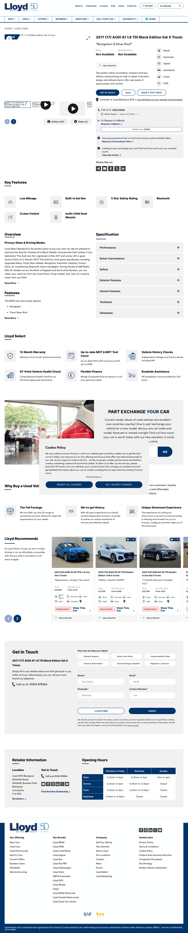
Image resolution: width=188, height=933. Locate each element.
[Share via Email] (104, 168)
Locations (104, 6)
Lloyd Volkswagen (62, 868)
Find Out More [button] (93, 476)
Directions (18, 799)
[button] (69, 484)
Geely (56, 889)
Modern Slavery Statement (153, 868)
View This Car (79, 609)
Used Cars (21, 28)
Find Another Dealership (54, 791)
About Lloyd (102, 851)
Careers (100, 859)
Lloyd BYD (58, 880)
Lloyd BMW (58, 842)
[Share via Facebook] (110, 168)
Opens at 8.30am (120, 114)
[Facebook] (141, 831)
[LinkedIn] (150, 831)
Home (8, 28)
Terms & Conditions (149, 846)
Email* (133, 675)
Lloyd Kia (57, 859)
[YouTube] (160, 831)
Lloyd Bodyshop (104, 876)
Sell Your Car (105, 18)
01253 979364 (118, 109)
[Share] (98, 168)
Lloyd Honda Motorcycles (66, 897)
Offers (42, 18)
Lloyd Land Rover (62, 851)
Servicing (81, 18)
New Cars (15, 842)
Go (165, 451)
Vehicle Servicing (18, 872)
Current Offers (17, 859)
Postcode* (83, 688)
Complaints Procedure (150, 859)
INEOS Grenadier (62, 876)
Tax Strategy (145, 863)
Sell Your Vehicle (104, 842)
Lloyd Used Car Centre (64, 901)
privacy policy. (133, 725)
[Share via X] (116, 168)
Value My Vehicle (110, 155)
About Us (79, 6)
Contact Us (131, 6)
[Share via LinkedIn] (123, 168)
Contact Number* (138, 688)
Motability (129, 18)
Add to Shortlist (109, 65)
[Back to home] (21, 7)
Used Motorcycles (19, 851)
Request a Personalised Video (116, 141)
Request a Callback (110, 124)
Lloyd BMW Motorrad (64, 893)
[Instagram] (146, 831)
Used (25, 18)
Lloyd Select (102, 872)
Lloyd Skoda (59, 884)
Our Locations (103, 855)
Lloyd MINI (58, 846)
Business (61, 18)
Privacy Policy (146, 842)
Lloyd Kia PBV (60, 863)
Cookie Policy (146, 851)
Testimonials (91, 6)
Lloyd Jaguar (59, 855)
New (10, 18)
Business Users (17, 863)
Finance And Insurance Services (155, 855)
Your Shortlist (102, 846)
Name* (81, 675)
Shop (113, 6)
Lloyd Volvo (58, 872)
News (99, 863)
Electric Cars (16, 855)
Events (121, 6)
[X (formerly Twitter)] (155, 831)
